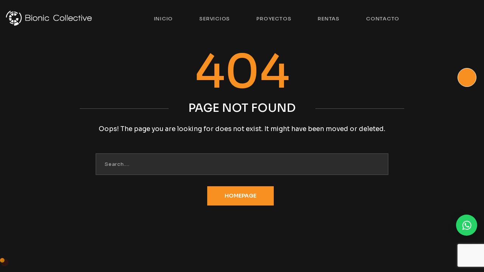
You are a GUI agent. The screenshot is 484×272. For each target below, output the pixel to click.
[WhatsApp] (466, 225)
